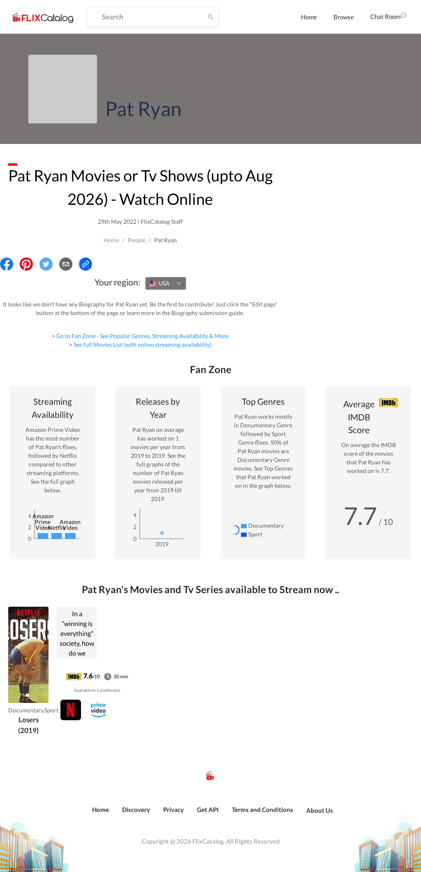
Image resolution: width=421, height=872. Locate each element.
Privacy (173, 809)
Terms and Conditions (262, 809)
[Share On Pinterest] (26, 264)
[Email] (65, 264)
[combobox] (165, 283)
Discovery (136, 809)
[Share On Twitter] (46, 264)
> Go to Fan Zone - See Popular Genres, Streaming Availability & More (140, 335)
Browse (343, 17)
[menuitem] (309, 17)
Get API (208, 809)
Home (309, 17)
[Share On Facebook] (6, 264)
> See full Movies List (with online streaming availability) (140, 344)
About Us (319, 810)
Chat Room (385, 16)
